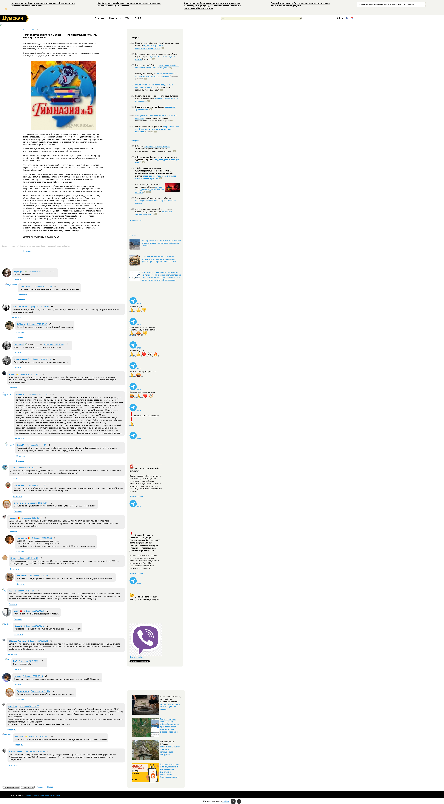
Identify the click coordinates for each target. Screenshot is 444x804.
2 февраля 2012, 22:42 (39, 575)
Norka (13, 558)
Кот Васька (19, 485)
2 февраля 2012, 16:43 (28, 558)
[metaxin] (4, 518)
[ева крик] (7, 734)
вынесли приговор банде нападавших (156, 99)
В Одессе (139, 146)
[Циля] (6, 616)
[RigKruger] (6, 276)
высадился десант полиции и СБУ (157, 161)
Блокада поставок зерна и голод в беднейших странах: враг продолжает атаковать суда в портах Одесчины (170, 725)
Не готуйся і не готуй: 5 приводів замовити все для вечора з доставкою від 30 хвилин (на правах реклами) (169, 770)
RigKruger (18, 271)
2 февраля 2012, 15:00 (38, 271)
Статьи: (133, 235)
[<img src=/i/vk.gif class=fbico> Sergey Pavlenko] (4, 640)
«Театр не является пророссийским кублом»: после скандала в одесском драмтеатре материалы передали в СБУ (160, 259)
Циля (16, 611)
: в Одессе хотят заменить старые (153, 88)
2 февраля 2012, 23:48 (38, 641)
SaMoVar (21, 324)
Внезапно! (19, 344)
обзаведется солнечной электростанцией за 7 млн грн (156, 201)
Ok (233, 801)
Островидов (20, 503)
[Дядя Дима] (11, 284)
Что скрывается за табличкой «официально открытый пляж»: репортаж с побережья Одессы (161, 243)
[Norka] (5, 559)
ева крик (19, 736)
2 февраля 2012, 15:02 (39, 306)
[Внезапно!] (6, 349)
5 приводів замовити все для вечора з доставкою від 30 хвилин (156, 74)
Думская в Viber (137, 657)
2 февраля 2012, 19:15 (34, 626)
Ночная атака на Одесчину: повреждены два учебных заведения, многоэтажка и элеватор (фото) (43, 4)
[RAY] (4, 591)
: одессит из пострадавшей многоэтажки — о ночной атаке (153, 119)
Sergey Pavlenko (18, 641)
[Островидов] (6, 508)
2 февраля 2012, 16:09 (32, 518)
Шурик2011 (21, 394)
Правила (41, 787)
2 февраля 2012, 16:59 (34, 611)
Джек (11, 374)
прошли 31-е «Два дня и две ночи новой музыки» (149, 189)
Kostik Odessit (16, 751)
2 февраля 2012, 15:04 (53, 344)
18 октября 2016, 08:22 (35, 751)
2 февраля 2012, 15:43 (27, 467)
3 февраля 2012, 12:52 (38, 736)
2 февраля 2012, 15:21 (42, 286)
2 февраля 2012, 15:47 (37, 324)
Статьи (99, 18)
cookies (225, 801)
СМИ (138, 18)
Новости (115, 18)
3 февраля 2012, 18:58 (42, 538)
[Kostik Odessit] (4, 752)
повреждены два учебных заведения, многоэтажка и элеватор (157, 129)
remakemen (18, 306)
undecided (12, 706)
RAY (11, 590)
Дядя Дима (25, 286)
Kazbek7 (20, 445)
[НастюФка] (9, 543)
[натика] (6, 681)
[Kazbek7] (9, 445)
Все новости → (136, 220)
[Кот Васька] (8, 487)
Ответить (18, 279)
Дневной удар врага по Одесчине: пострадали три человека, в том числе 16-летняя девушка (300, 4)
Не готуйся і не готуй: (145, 73)
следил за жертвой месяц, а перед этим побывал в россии (155, 177)
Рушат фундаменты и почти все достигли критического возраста (154, 86)
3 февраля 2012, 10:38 (29, 706)
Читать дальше (136, 496)
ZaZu (12, 467)
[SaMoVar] (9, 329)
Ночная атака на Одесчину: (149, 126)
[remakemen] (6, 310)
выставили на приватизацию (157, 146)
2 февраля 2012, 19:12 (36, 445)
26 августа (134, 140)
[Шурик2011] (7, 394)
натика (17, 676)
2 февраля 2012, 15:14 (41, 359)
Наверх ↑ (27, 251)
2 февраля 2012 (28, 30)
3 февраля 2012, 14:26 (40, 691)
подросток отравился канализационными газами (149, 46)
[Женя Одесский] (6, 364)
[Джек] (4, 374)
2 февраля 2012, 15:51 (37, 503)
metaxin (13, 518)
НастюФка (22, 538)
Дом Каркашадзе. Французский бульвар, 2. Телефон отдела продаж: (386, 4)
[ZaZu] (5, 469)
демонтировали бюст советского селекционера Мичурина (157, 66)
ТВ (127, 18)
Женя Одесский (21, 359)
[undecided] (3, 705)
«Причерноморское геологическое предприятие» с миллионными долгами (153, 149)
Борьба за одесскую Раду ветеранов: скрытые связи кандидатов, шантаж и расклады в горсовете (129, 4)
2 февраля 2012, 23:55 (28, 661)
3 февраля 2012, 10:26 (33, 676)
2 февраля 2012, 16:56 (24, 590)
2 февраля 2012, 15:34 (38, 394)
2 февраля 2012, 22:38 (36, 485)
